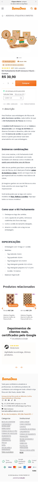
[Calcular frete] (21, 98)
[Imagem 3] (20, 57)
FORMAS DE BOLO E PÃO (9, 431)
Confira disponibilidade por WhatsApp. (17, 397)
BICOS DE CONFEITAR (8, 422)
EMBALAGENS (6, 428)
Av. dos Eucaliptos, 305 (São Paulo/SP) (17, 414)
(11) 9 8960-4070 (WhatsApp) (13, 406)
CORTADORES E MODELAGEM (6, 425)
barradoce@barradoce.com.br (12, 411)
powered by (19, 478)
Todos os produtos (7, 452)
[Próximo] (35, 1)
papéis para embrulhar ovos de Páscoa (16, 162)
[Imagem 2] (19, 57)
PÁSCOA (4, 443)
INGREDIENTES (6, 436)
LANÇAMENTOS (25, 431)
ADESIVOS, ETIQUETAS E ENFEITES (19, 15)
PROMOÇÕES (24, 436)
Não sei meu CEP (19, 94)
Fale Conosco (8, 409)
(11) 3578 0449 (8, 403)
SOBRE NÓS (23, 443)
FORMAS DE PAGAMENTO (28, 434)
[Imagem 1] (17, 57)
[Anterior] (2, 1)
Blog (21, 452)
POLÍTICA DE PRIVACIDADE (24, 447)
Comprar (25, 83)
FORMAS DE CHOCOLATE (9, 433)
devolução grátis (10, 61)
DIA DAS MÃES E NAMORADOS (7, 448)
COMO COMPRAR (25, 424)
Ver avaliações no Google (20, 338)
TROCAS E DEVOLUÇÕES (27, 450)
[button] (35, 8)
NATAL (4, 445)
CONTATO (23, 427)
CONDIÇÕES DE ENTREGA (28, 429)
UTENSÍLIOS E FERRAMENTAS (6, 439)
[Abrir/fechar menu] (2, 8)
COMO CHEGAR (24, 422)
